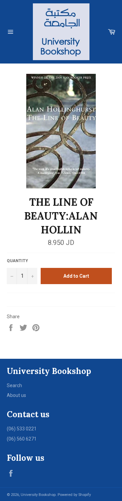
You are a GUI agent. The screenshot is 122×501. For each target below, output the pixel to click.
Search (14, 385)
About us (16, 395)
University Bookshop (38, 495)
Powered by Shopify (74, 495)
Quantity (17, 260)
